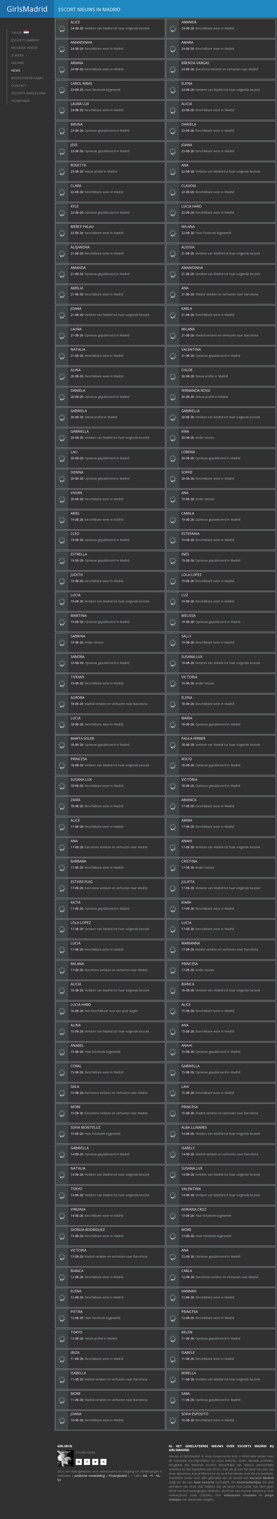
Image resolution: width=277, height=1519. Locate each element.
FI (151, 1476)
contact (18, 85)
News (15, 70)
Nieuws (17, 63)
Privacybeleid (118, 1476)
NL (158, 1476)
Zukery (17, 55)
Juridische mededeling (89, 1476)
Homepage (20, 100)
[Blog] (104, 1462)
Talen (16, 32)
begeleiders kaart (27, 78)
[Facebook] (88, 1462)
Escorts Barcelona (28, 93)
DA (145, 1476)
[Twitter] (96, 1462)
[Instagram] (80, 1462)
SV (59, 1480)
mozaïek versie (24, 47)
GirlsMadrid (27, 9)
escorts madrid (25, 40)
